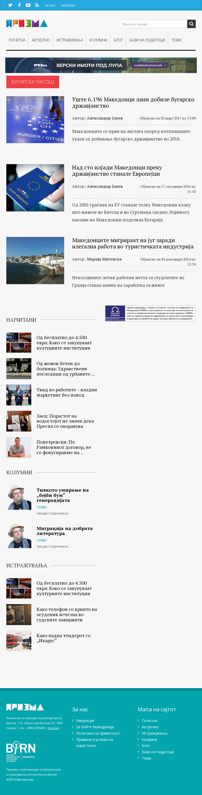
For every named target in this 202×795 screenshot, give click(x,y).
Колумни (98, 40)
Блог (118, 40)
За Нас (50, 5)
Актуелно (41, 40)
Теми (176, 40)
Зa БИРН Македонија (95, 726)
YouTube (28, 5)
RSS (37, 5)
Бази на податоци (147, 40)
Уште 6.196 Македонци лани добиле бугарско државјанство (133, 102)
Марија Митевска (104, 259)
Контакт (69, 5)
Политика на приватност (98, 733)
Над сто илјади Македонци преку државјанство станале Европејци (117, 170)
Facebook (19, 5)
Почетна (17, 40)
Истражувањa (70, 40)
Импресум (85, 720)
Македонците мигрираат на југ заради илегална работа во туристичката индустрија (133, 243)
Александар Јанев (105, 118)
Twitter (10, 5)
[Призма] (35, 707)
